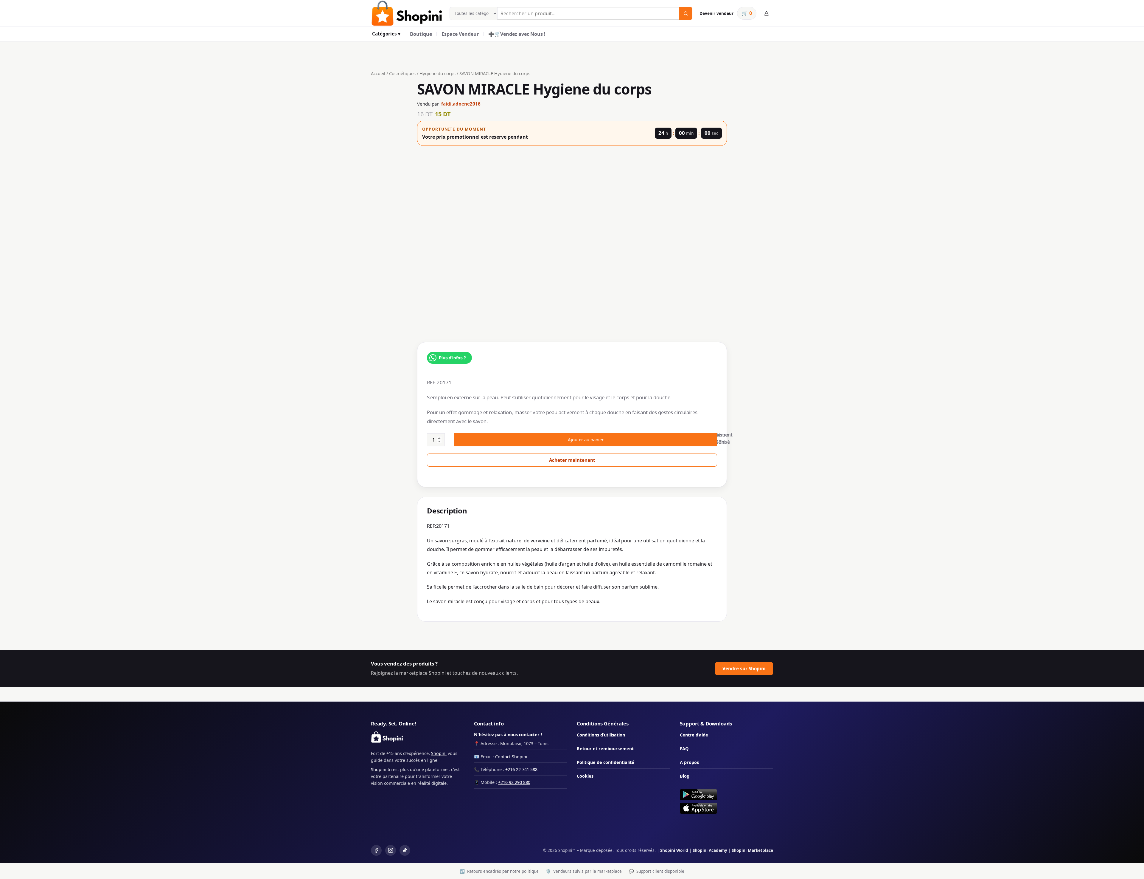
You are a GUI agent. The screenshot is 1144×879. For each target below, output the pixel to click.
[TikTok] (405, 850)
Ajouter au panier (586, 439)
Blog (684, 776)
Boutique (421, 34)
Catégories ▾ (386, 34)
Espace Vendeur (460, 34)
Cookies (585, 776)
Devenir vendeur (716, 13)
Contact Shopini (511, 756)
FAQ (684, 748)
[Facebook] (376, 850)
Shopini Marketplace (752, 850)
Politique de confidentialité (605, 762)
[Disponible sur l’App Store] (726, 808)
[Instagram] (390, 850)
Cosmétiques (402, 73)
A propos (689, 762)
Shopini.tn (381, 769)
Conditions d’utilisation (601, 735)
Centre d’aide (694, 735)
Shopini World (674, 850)
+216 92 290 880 (514, 782)
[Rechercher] (685, 13)
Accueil (378, 73)
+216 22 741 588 (521, 769)
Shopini (439, 753)
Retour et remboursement (605, 748)
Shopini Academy (710, 850)
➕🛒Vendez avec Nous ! (516, 34)
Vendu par (449, 104)
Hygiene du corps (437, 73)
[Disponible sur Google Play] (726, 794)
